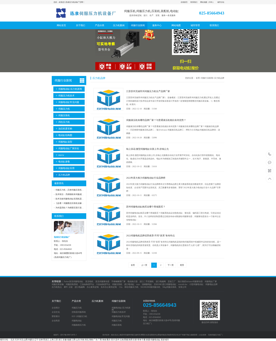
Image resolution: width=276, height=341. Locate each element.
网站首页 (61, 25)
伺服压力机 (64, 109)
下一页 (171, 265)
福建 (69, 340)
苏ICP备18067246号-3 (68, 335)
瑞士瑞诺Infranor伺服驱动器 (190, 281)
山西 (26, 340)
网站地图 (203, 2)
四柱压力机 (64, 122)
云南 (122, 340)
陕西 (131, 340)
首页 (198, 78)
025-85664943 (270, 154)
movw (61, 155)
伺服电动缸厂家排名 (68, 148)
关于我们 (80, 25)
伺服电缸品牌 (211, 284)
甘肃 (135, 340)
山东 (78, 340)
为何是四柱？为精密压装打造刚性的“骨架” (74, 208)
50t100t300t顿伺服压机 (150, 287)
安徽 (65, 340)
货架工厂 (172, 281)
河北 (21, 340)
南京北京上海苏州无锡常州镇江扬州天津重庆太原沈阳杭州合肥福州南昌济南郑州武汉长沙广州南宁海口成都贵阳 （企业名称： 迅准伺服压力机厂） (167, 335)
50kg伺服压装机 (169, 287)
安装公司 (182, 287)
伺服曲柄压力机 (79, 325)
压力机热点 (57, 287)
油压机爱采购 (65, 128)
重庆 (109, 340)
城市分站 (220, 2)
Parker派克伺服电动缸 (73, 281)
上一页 (144, 265)
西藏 (126, 340)
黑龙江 (46, 340)
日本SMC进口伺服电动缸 (165, 284)
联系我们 (193, 2)
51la (120, 287)
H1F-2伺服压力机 (79, 316)
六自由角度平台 (103, 284)
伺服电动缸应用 (66, 168)
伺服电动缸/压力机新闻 (70, 89)
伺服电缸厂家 (211, 281)
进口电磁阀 (161, 281)
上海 (52, 340)
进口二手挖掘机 (147, 281)
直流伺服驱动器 (102, 281)
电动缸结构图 (65, 135)
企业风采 (56, 321)
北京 (12, 340)
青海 (139, 340)
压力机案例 (118, 25)
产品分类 (99, 25)
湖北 (87, 340)
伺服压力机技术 (66, 95)
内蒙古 (31, 340)
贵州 (117, 340)
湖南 (91, 340)
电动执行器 (133, 281)
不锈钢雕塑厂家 (118, 281)
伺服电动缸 (77, 321)
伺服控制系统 (72, 284)
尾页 (182, 265)
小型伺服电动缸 (196, 284)
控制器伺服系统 (79, 312)
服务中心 (157, 25)
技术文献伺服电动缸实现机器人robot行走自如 (75, 199)
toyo (138, 284)
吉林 (41, 340)
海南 (104, 340)
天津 (17, 340)
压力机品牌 (64, 175)
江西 (73, 340)
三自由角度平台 (87, 284)
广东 (95, 340)
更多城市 (165, 340)
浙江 (60, 340)
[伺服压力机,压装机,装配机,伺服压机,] (84, 18)
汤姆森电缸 (147, 284)
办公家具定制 (93, 287)
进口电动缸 (129, 284)
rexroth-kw (182, 284)
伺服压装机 (64, 115)
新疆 (148, 340)
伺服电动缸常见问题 (68, 102)
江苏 (56, 340)
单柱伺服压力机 (131, 287)
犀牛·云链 (68, 287)
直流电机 (89, 281)
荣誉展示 (56, 316)
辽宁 (36, 340)
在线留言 (184, 2)
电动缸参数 (64, 161)
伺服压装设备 (58, 284)
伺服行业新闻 (138, 25)
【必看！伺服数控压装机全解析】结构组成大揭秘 (77, 203)
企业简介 (56, 308)
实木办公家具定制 (109, 287)
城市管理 (195, 25)
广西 (100, 340)
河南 (82, 340)
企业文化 (56, 312)
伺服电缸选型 (65, 142)
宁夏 (144, 340)
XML (211, 2)
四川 (113, 340)
